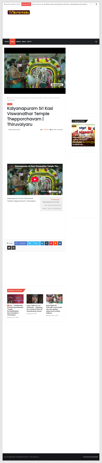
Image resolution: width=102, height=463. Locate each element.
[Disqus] (35, 351)
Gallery (18, 42)
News (24, 42)
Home (7, 42)
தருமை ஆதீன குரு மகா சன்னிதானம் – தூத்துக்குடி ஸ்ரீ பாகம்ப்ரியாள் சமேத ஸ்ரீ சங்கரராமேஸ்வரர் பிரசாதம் (35, 308)
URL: (45, 205)
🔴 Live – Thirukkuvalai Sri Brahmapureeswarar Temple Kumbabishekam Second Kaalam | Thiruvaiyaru (15, 310)
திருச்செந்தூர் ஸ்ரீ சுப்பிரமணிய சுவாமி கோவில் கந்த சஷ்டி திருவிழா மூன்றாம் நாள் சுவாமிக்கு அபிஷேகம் (54, 309)
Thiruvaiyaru (55, 199)
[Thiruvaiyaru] (18, 12)
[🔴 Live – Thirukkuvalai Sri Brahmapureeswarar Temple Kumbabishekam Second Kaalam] (15, 299)
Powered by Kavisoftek (90, 457)
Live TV (29, 42)
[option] (83, 135)
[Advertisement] (69, 22)
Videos (12, 42)
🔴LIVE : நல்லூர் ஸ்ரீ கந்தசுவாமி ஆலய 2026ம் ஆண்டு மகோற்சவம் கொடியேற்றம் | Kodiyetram (82, 140)
